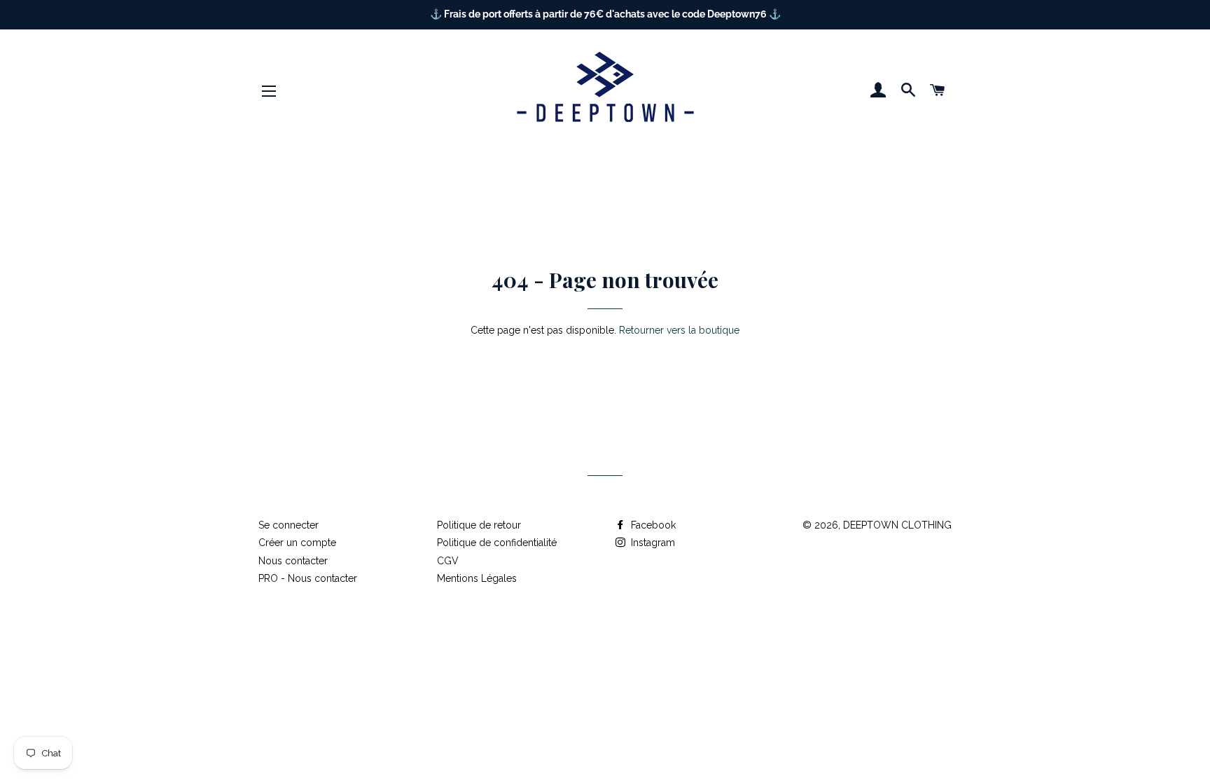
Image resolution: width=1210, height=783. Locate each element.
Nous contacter (293, 560)
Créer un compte (297, 542)
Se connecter (288, 525)
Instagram (651, 542)
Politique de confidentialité (497, 542)
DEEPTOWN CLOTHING (897, 525)
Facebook (652, 525)
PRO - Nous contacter (307, 578)
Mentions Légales (477, 578)
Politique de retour (479, 525)
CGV (448, 560)
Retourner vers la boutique (679, 330)
